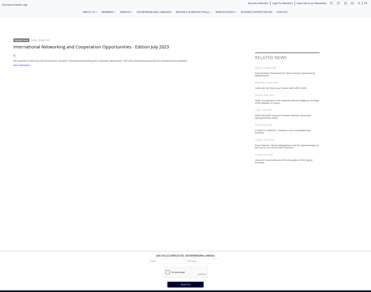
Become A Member (258, 3)
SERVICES (125, 12)
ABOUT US (89, 12)
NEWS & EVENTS (225, 12)
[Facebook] (338, 3)
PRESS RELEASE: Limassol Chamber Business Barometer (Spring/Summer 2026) (283, 116)
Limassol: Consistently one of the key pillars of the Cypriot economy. (284, 161)
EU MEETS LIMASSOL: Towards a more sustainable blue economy (283, 131)
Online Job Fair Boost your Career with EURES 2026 (280, 88)
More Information (21, 65)
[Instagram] (352, 3)
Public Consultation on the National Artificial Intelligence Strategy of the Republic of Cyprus (287, 101)
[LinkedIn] (331, 3)
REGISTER (185, 284)
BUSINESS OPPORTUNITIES (256, 12)
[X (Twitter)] (345, 3)
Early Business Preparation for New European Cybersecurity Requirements (285, 74)
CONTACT (282, 12)
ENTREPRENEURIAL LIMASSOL (154, 12)
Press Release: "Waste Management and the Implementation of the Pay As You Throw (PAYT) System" (287, 146)
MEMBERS (108, 12)
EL (359, 3)
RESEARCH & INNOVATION (191, 12)
